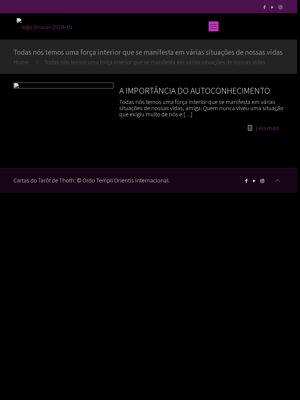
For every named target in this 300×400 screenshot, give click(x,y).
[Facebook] (265, 7)
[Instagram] (280, 7)
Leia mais (267, 128)
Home (20, 62)
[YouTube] (273, 7)
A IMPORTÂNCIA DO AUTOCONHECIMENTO (194, 90)
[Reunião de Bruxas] (44, 26)
